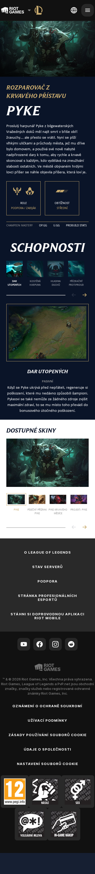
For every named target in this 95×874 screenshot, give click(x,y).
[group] (45, 274)
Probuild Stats (76, 225)
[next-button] (84, 295)
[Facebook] (39, 644)
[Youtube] (24, 644)
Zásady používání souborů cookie (47, 735)
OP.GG (43, 225)
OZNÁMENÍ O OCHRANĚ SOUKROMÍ (47, 706)
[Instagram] (55, 644)
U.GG (56, 225)
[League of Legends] (38, 10)
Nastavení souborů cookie (47, 764)
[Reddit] (71, 644)
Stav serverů (47, 567)
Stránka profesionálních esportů (47, 598)
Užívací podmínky (48, 720)
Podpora (47, 581)
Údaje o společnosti (48, 749)
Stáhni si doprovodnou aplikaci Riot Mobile (47, 616)
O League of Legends (47, 552)
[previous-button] (74, 295)
